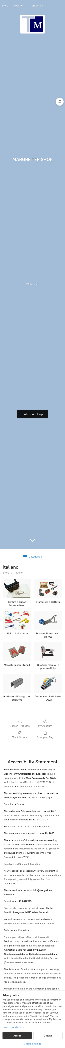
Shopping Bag (45, 737)
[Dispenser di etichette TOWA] (48, 683)
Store (6, 572)
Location (19, 5)
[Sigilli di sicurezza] (17, 620)
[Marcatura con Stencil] (17, 651)
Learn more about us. (13, 1027)
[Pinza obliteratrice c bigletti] (48, 620)
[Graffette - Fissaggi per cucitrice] (17, 683)
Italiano (18, 572)
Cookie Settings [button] (32, 1043)
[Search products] (60, 102)
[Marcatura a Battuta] (48, 588)
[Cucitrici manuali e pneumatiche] (48, 651)
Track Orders (19, 737)
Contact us (36, 5)
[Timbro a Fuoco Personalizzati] (17, 588)
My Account (45, 725)
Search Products (20, 725)
